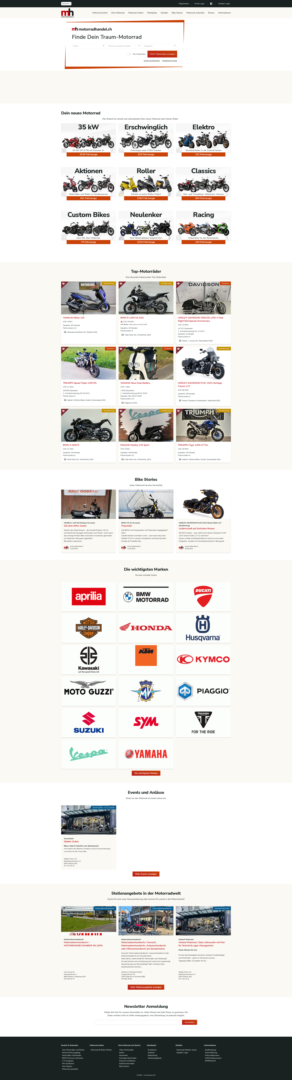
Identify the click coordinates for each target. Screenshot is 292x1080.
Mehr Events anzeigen (146, 874)
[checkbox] (128, 54)
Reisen (211, 12)
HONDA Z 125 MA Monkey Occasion (79, 523)
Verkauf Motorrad (186, 939)
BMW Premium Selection (72, 1058)
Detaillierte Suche (169, 60)
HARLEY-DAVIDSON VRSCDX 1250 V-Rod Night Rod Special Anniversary (200, 319)
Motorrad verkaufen (195, 12)
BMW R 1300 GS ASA (132, 317)
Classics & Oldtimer (127, 1061)
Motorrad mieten (135, 12)
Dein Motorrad (118, 12)
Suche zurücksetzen (152, 60)
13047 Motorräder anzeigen (162, 54)
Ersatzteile (152, 1050)
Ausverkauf (69, 838)
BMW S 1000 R (71, 445)
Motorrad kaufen (100, 12)
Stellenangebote (155, 1058)
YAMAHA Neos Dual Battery (135, 383)
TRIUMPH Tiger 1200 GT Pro (193, 445)
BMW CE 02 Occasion (130, 523)
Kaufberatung (210, 1050)
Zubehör (151, 1052)
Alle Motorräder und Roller (73, 1050)
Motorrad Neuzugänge (71, 1052)
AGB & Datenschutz (213, 1058)
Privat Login (199, 3)
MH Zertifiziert (68, 1063)
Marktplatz (152, 12)
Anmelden (189, 1022)
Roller (121, 1052)
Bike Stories (177, 12)
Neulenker (123, 1055)
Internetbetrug (211, 1052)
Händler (164, 12)
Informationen (224, 12)
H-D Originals (67, 1061)
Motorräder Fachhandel (71, 1055)
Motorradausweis (212, 1055)
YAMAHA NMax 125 (73, 317)
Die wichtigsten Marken (146, 773)
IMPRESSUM (210, 1061)
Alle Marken (67, 1066)
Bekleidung (152, 1055)
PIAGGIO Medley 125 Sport (134, 445)
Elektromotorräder (126, 1063)
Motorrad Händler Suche (186, 1050)
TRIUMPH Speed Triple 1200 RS (79, 383)
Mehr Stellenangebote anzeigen (146, 987)
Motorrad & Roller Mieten (101, 1050)
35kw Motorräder (126, 1050)
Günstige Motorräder (128, 1058)
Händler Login (224, 3)
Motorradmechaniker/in (74, 939)
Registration (184, 3)
